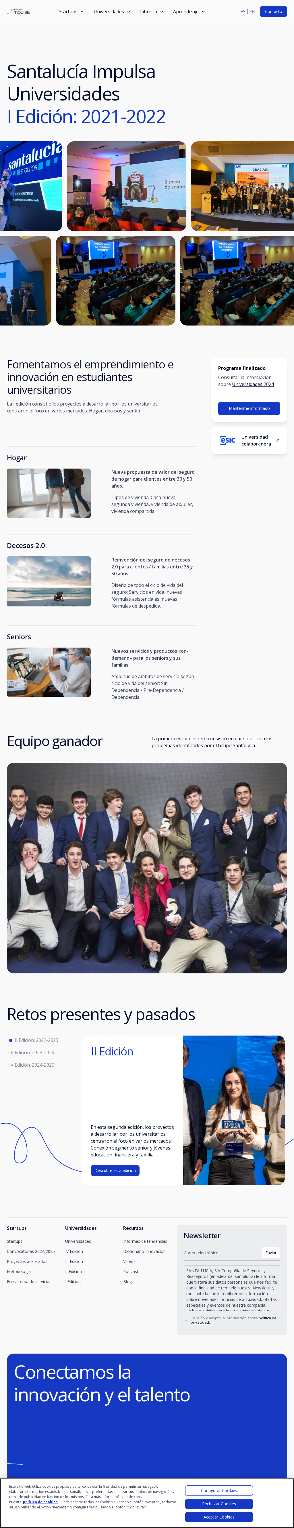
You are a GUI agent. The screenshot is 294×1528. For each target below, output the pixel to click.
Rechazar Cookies (219, 1503)
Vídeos (129, 1261)
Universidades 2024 (253, 384)
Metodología (19, 1271)
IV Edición (74, 1251)
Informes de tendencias (145, 1241)
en (252, 11)
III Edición (74, 1261)
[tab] (44, 1041)
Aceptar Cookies (219, 1517)
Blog (127, 1281)
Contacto (273, 11)
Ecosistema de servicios (29, 1281)
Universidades (78, 1241)
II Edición (73, 1271)
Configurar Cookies (219, 1490)
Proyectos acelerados (27, 1261)
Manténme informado (249, 408)
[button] (71, 11)
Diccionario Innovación (144, 1251)
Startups (14, 1241)
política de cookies (40, 1502)
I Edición (73, 1281)
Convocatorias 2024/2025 (31, 1251)
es (242, 11)
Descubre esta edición (115, 1170)
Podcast (130, 1271)
